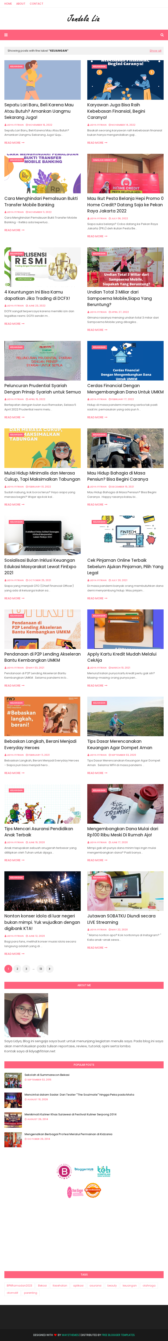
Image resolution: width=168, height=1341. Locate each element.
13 (41, 969)
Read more (12, 143)
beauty (112, 1285)
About (20, 3)
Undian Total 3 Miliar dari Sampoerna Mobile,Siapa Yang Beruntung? (119, 298)
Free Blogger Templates (118, 1335)
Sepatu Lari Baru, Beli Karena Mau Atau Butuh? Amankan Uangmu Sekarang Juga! (39, 111)
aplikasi (78, 1285)
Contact (36, 3)
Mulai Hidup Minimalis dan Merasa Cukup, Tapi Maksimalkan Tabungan (42, 476)
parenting (30, 1293)
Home (8, 3)
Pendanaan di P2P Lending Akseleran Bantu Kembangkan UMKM (42, 657)
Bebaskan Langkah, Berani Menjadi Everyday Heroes (40, 744)
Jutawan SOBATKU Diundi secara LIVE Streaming (121, 919)
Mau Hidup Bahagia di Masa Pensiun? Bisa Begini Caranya (117, 476)
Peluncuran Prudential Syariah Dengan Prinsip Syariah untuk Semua (42, 389)
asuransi (95, 1285)
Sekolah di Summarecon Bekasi (46, 1075)
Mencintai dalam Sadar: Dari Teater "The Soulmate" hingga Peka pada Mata (79, 1095)
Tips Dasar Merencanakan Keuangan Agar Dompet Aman (119, 744)
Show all (155, 51)
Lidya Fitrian (15, 125)
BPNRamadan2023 (19, 1285)
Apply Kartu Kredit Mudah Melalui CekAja (121, 657)
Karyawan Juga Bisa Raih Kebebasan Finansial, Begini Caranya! (116, 111)
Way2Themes (70, 1335)
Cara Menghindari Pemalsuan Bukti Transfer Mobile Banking (41, 202)
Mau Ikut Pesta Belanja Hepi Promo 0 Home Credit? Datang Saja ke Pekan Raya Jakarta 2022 (125, 205)
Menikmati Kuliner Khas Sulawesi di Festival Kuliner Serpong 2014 (70, 1114)
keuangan (130, 1285)
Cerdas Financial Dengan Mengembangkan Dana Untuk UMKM (125, 389)
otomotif (12, 1293)
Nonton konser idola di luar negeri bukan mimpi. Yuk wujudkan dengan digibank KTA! (42, 922)
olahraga (149, 1285)
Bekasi (42, 1285)
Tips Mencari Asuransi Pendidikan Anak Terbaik (38, 832)
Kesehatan (60, 1285)
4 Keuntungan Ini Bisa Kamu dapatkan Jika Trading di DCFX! (37, 295)
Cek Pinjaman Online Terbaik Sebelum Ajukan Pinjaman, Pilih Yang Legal (125, 566)
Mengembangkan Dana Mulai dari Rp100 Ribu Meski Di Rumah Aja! (122, 832)
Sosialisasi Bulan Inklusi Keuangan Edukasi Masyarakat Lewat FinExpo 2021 (40, 566)
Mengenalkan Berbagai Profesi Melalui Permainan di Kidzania (68, 1134)
